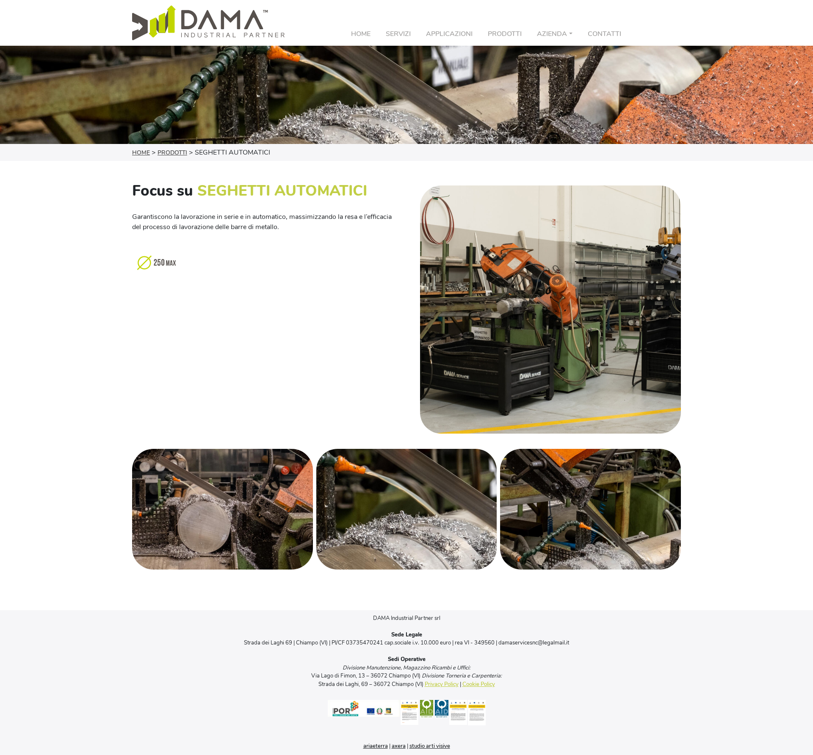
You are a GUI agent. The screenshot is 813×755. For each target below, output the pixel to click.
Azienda (552, 34)
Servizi (398, 34)
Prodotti (505, 34)
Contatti (604, 34)
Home (361, 34)
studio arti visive (429, 746)
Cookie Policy (478, 684)
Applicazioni (449, 34)
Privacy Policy (442, 684)
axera (399, 746)
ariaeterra (375, 746)
